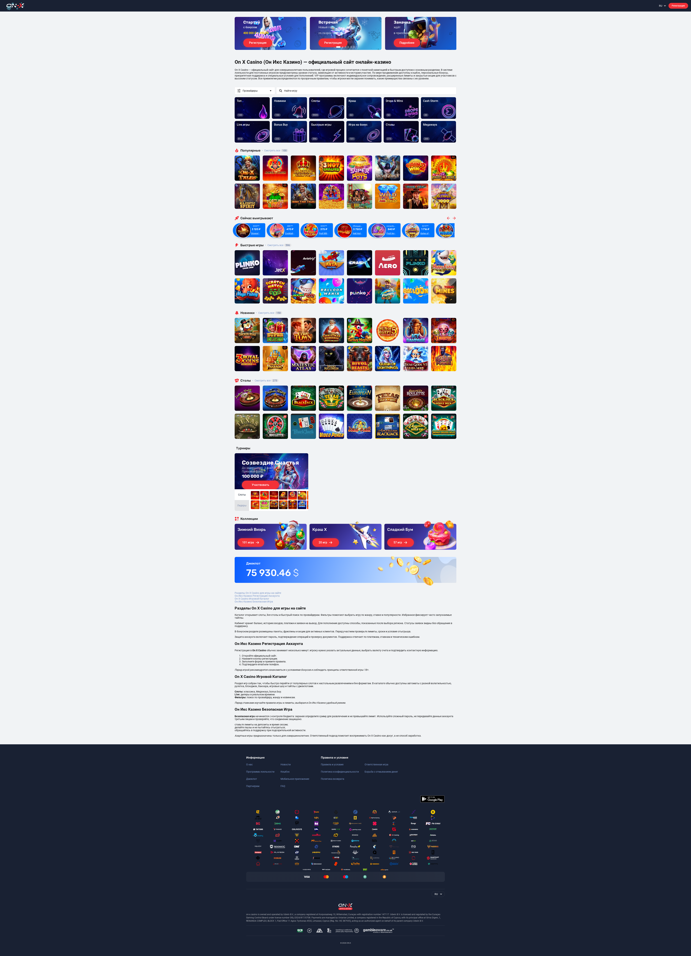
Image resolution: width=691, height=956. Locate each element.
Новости (286, 764)
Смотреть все (274, 150)
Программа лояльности (260, 771)
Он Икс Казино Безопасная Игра (254, 601)
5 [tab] (351, 47)
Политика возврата (332, 778)
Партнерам (252, 786)
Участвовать (260, 485)
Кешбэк (285, 771)
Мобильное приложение (295, 778)
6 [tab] (354, 47)
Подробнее (406, 42)
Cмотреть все (277, 245)
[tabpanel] (270, 33)
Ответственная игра (376, 764)
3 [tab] (345, 47)
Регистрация (678, 6)
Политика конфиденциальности (340, 771)
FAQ (283, 786)
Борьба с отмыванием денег (381, 771)
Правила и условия (332, 764)
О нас (249, 764)
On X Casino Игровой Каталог (252, 598)
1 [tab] (338, 47)
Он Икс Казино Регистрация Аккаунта (257, 595)
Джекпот (251, 778)
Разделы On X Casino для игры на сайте (258, 592)
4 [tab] (348, 47)
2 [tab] (342, 47)
